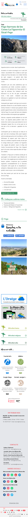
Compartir (8, 236)
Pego (6, 219)
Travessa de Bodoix (9, 203)
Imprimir (20, 236)
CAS (23, 2)
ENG (25, 2)
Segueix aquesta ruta (9, 193)
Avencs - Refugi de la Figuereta (12, 207)
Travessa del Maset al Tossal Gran (13, 205)
